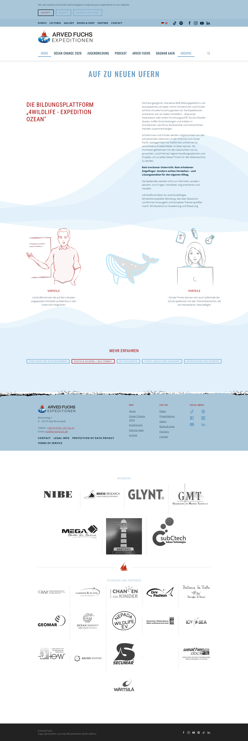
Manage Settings (88, 12)
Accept (45, 12)
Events (42, 23)
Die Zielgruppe (128, 361)
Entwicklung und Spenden (203, 361)
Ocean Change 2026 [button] (68, 53)
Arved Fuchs (141, 53)
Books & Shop (86, 23)
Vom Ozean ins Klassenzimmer (48, 361)
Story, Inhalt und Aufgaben (162, 361)
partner (102, 23)
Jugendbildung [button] (98, 53)
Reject (63, 12)
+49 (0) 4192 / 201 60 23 (60, 427)
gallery (69, 23)
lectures (55, 23)
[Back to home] (65, 36)
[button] (208, 53)
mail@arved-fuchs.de (56, 431)
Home (44, 53)
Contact (116, 23)
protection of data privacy (93, 438)
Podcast (121, 53)
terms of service (50, 443)
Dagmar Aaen (165, 53)
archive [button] (186, 53)
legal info (61, 438)
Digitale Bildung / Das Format (93, 361)
